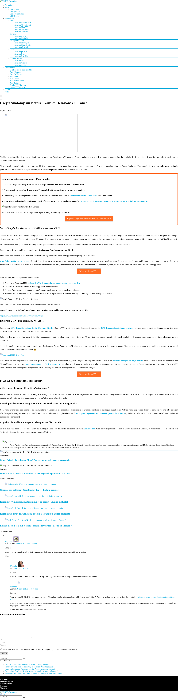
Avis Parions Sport (17, 81)
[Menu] (1, 96)
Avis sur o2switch (21, 47)
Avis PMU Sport (16, 74)
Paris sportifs (10, 68)
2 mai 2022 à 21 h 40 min (23, 568)
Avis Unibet (14, 78)
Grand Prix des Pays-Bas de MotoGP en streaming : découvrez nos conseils (35, 460)
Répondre (8, 541)
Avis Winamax (15, 72)
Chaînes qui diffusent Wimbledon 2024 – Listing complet (29, 489)
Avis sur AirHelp (21, 36)
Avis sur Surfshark (22, 29)
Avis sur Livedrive (22, 56)
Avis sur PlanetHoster (23, 45)
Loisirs (7, 90)
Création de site (16, 58)
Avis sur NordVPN (22, 27)
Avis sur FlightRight (22, 38)
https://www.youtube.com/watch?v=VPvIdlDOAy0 (21, 316)
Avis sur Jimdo (20, 65)
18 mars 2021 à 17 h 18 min (27, 589)
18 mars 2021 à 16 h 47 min (26, 544)
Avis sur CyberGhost (23, 25)
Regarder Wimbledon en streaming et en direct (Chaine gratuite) (34, 501)
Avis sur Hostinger (22, 43)
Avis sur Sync (20, 54)
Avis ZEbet (14, 83)
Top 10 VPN (15, 9)
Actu (7, 92)
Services (13, 34)
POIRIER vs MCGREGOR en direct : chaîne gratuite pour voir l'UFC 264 (35, 473)
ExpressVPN (89, 429)
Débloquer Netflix (17, 14)
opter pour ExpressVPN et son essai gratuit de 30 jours (100, 413)
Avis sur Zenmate (21, 31)
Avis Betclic (14, 76)
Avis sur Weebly (21, 63)
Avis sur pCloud (21, 52)
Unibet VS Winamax (18, 87)
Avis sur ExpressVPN (23, 23)
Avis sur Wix (19, 61)
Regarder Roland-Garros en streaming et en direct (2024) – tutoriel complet (33, 673)
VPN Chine (14, 16)
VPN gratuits (15, 12)
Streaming (9, 5)
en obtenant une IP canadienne (83, 196)
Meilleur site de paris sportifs (21, 70)
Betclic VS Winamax (18, 85)
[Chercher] (24, 658)
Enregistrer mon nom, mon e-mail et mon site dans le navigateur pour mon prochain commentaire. (40, 649)
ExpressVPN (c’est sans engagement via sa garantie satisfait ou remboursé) (114, 201)
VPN (7, 7)
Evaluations (9, 18)
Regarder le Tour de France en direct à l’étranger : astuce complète (35, 513)
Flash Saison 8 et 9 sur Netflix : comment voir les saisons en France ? (36, 525)
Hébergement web (17, 41)
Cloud (12, 50)
